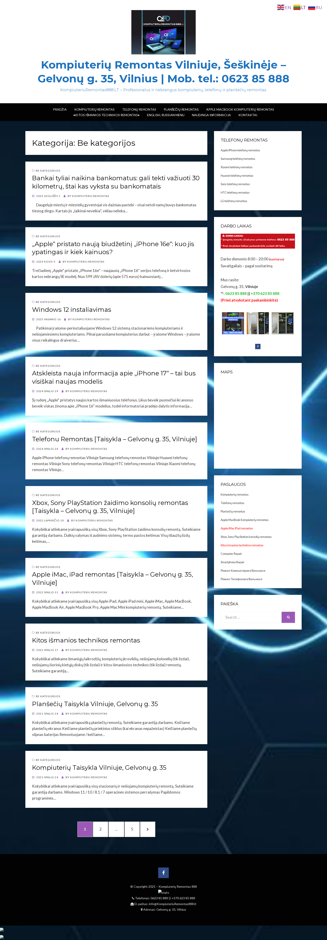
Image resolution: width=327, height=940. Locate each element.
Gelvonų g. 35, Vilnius (171, 909)
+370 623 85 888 (183, 898)
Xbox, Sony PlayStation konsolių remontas (246, 537)
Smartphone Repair (232, 562)
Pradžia (60, 109)
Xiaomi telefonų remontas (236, 167)
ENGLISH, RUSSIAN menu (165, 115)
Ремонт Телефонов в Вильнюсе (241, 579)
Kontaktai (247, 115)
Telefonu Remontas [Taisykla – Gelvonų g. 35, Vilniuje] (114, 439)
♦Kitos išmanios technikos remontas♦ (106, 115)
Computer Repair (231, 553)
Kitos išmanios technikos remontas (86, 640)
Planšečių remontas (233, 511)
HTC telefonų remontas (235, 192)
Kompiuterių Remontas (94, 109)
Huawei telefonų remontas (237, 175)
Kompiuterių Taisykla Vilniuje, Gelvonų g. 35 (99, 767)
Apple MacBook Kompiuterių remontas (240, 109)
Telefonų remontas (232, 503)
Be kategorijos (48, 170)
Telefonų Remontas (139, 109)
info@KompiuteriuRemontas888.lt (172, 904)
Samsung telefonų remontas (238, 158)
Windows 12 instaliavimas (71, 309)
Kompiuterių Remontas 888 (178, 886)
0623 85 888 (160, 898)
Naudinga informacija (211, 115)
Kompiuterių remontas (234, 494)
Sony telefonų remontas (235, 184)
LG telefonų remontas (234, 201)
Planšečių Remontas (181, 109)
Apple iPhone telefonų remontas (240, 150)
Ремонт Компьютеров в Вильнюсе (243, 570)
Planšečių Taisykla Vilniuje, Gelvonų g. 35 (95, 704)
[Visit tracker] (2, 929)
